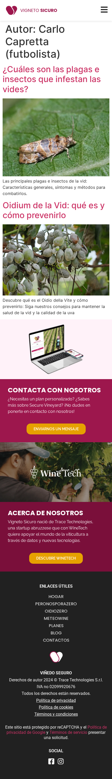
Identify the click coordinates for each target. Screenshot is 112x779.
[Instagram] (60, 761)
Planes (56, 626)
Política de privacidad (56, 700)
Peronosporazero (56, 604)
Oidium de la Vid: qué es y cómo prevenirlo (54, 210)
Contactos (56, 640)
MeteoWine (56, 618)
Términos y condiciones (56, 714)
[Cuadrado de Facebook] (51, 761)
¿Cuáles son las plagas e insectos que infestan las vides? (52, 79)
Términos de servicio (68, 732)
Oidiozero (56, 611)
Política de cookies (56, 707)
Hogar (56, 597)
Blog (56, 633)
